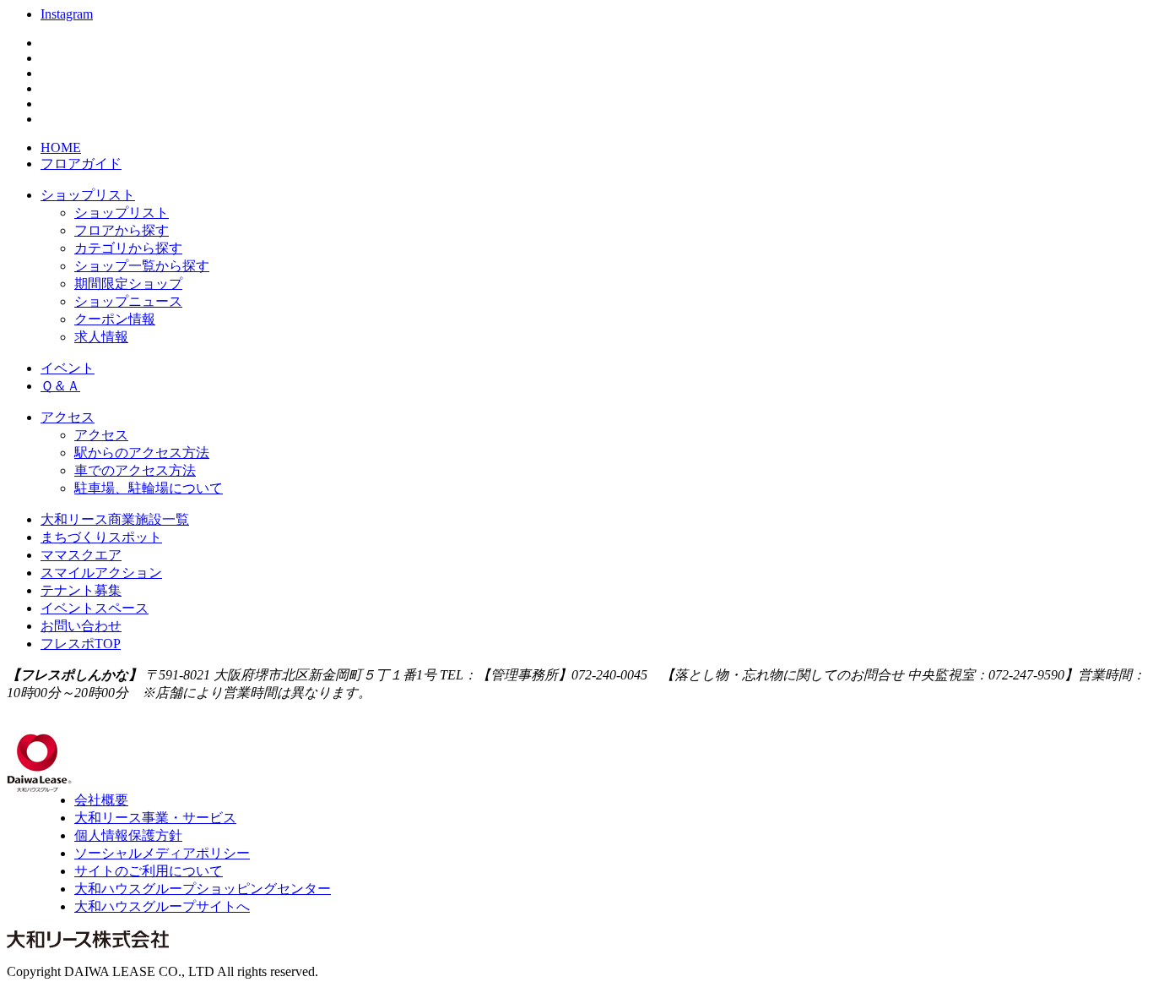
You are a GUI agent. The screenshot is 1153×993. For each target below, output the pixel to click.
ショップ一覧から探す (141, 266)
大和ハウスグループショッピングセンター (202, 888)
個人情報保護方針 (128, 835)
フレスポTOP (81, 643)
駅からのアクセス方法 (141, 452)
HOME (61, 147)
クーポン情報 (114, 319)
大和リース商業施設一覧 (115, 519)
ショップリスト (88, 195)
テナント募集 (81, 590)
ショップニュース (128, 301)
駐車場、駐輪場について (148, 488)
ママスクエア (81, 555)
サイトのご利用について (148, 871)
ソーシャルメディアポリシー (162, 853)
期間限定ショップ (128, 283)
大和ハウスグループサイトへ (162, 906)
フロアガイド (81, 163)
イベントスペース (95, 608)
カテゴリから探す (128, 248)
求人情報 (101, 337)
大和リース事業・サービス (155, 817)
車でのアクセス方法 (135, 470)
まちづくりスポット (101, 537)
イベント (68, 368)
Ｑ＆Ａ (60, 386)
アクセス (68, 417)
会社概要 (101, 800)
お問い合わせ (81, 626)
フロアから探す (121, 230)
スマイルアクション (101, 572)
